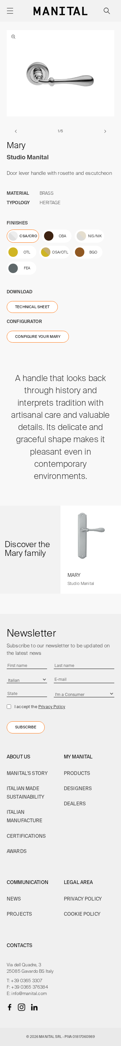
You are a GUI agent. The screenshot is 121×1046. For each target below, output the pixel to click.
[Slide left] (15, 131)
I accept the (39, 706)
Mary (74, 575)
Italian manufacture (25, 816)
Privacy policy (83, 899)
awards (17, 851)
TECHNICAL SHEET (32, 307)
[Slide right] (105, 131)
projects (19, 914)
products (77, 773)
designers (78, 788)
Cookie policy (82, 914)
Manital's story (27, 773)
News (14, 899)
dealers (75, 803)
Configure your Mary (38, 336)
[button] (10, 10)
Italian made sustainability (25, 793)
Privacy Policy (51, 706)
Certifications (26, 836)
